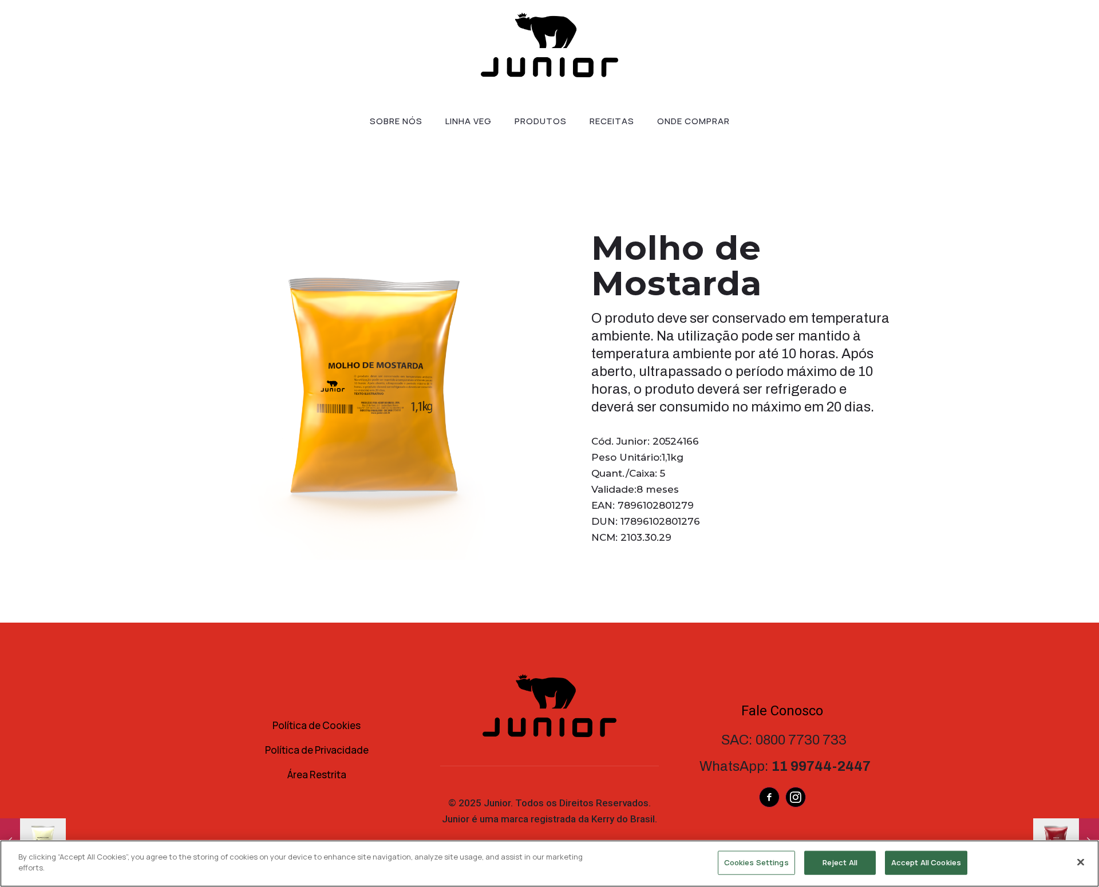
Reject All (840, 862)
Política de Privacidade (317, 750)
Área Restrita (316, 774)
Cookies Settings (756, 862)
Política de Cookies (316, 725)
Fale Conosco (782, 711)
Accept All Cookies (926, 862)
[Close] (1080, 861)
